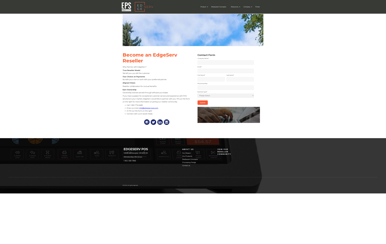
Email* (200, 67)
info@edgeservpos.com (148, 108)
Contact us (186, 165)
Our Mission (186, 153)
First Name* (201, 75)
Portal (257, 7)
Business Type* (202, 92)
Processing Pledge (189, 162)
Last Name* (230, 75)
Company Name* (203, 58)
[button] (203, 6)
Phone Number (203, 83)
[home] (156, 7)
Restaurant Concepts (218, 7)
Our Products (187, 156)
